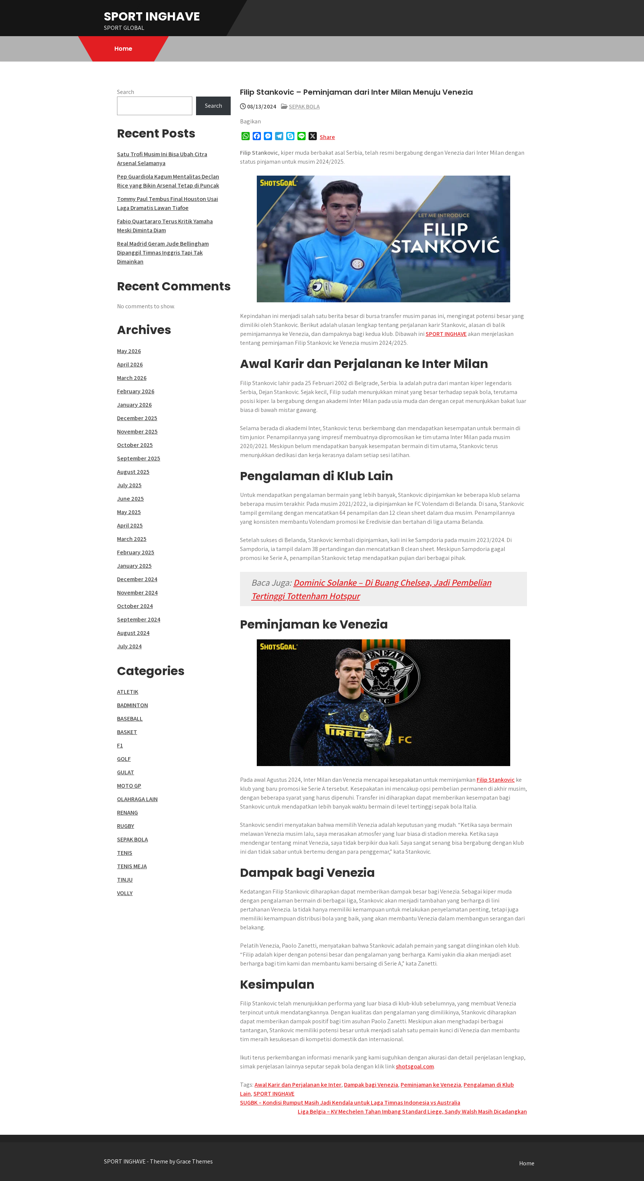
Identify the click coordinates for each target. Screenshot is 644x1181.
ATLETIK (127, 692)
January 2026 (134, 405)
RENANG (127, 812)
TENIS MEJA (132, 866)
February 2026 (135, 391)
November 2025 (137, 431)
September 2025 (138, 458)
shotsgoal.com (415, 1066)
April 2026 (130, 364)
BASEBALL (130, 718)
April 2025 (130, 525)
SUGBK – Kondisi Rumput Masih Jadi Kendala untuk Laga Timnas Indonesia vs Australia (350, 1102)
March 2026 (131, 378)
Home (123, 48)
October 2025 (135, 445)
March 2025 (131, 539)
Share (327, 137)
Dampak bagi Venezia (371, 1085)
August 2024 (133, 633)
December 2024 (137, 579)
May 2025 (129, 512)
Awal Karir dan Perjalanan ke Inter (298, 1085)
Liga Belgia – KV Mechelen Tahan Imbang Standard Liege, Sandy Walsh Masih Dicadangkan (412, 1111)
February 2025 (135, 552)
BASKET (127, 732)
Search (125, 92)
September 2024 (138, 619)
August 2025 (133, 472)
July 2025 (129, 485)
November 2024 (137, 592)
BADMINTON (132, 705)
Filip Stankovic (496, 780)
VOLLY (125, 893)
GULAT (125, 772)
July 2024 (129, 646)
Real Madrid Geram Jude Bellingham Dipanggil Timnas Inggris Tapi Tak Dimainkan (163, 252)
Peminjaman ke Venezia (431, 1085)
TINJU (125, 880)
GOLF (124, 759)
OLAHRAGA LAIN (137, 799)
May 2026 (129, 351)
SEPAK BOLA (304, 106)
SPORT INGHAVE (152, 16)
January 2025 (134, 566)
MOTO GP (129, 786)
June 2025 (130, 499)
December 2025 (137, 418)
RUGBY (125, 826)
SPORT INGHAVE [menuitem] (446, 334)
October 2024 (135, 606)
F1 (120, 745)
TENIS (124, 853)
